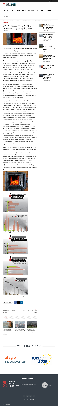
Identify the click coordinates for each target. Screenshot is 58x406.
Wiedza (33, 10)
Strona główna (6, 20)
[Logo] (9, 5)
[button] (45, 0)
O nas (12, 10)
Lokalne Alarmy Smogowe (23, 10)
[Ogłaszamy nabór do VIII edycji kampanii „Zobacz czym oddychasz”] (41, 66)
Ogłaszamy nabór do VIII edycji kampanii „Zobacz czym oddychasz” (48, 67)
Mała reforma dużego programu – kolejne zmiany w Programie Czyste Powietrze (20, 331)
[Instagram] (49, 1)
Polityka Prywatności (29, 399)
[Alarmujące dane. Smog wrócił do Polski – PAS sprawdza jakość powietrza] (41, 75)
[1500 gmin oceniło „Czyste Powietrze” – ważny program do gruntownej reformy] (32, 324)
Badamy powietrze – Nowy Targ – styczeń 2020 (9, 311)
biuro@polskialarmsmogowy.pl (28, 384)
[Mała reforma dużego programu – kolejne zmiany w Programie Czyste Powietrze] (20, 324)
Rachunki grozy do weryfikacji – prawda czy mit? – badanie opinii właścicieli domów (8, 331)
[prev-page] (4, 334)
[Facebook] (47, 1)
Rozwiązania (40, 10)
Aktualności (6, 10)
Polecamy (5, 317)
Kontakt (48, 10)
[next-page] (6, 334)
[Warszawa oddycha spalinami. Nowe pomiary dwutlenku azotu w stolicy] (41, 56)
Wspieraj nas (6, 16)
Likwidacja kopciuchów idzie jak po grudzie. (30, 311)
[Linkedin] (52, 1)
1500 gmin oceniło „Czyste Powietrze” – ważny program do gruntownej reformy (31, 331)
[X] (54, 1)
